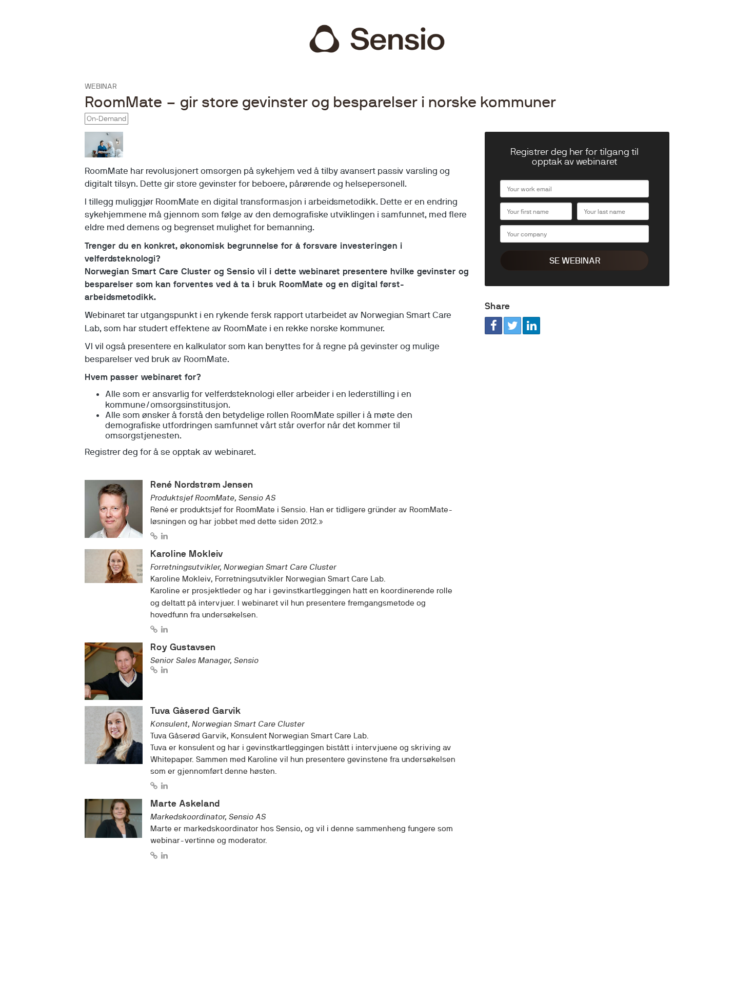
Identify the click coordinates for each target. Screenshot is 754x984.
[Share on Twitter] (512, 325)
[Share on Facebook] (493, 325)
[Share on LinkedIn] (531, 325)
